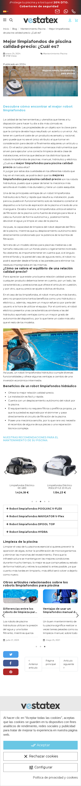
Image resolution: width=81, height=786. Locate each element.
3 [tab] (40, 502)
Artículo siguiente (69, 662)
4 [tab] (45, 502)
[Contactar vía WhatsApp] (66, 11)
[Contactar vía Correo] (57, 11)
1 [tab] (32, 502)
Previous (5, 472)
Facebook (10, 663)
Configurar (41, 767)
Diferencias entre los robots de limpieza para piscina (20, 610)
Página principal (51, 662)
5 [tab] (49, 502)
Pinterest (10, 672)
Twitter (10, 654)
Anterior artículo (33, 666)
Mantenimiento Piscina (55, 53)
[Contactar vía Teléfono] (73, 11)
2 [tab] (36, 502)
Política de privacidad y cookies (55, 777)
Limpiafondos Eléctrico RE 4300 (22, 486)
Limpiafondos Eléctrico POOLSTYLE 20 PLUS (59, 486)
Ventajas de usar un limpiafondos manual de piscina (60, 610)
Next (75, 472)
